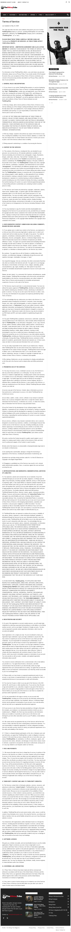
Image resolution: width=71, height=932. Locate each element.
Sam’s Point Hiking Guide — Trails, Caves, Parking (40, 906)
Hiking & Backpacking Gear (56, 896)
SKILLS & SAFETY (49, 14)
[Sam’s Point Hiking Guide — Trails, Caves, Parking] (29, 906)
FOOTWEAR (12, 14)
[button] (68, 15)
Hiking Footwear (53, 899)
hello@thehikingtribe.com (15, 914)
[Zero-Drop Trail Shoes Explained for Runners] (29, 914)
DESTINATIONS (23, 14)
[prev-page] (50, 103)
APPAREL (33, 14)
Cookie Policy (50, 927)
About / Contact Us (23, 2)
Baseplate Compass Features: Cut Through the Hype (58, 81)
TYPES (40, 14)
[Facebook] (66, 2)
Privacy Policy (32, 927)
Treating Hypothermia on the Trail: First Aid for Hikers (57, 96)
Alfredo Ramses (53, 76)
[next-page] (52, 103)
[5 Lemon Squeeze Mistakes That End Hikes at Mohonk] (29, 898)
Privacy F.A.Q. (41, 927)
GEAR (4, 14)
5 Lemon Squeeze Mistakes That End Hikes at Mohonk (39, 898)
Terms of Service (60, 927)
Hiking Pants (52, 904)
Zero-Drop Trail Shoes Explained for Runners (39, 914)
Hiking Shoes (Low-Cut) (55, 907)
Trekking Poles (53, 915)
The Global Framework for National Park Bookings (56, 73)
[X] (69, 2)
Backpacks (52, 902)
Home (3, 18)
